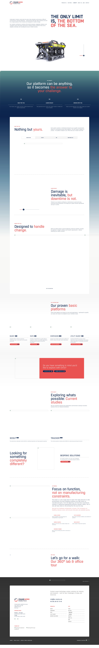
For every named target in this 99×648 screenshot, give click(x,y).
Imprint (11, 640)
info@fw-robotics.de (59, 371)
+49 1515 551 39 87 (47, 371)
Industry (70, 612)
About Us (80, 2)
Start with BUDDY (14, 344)
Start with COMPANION (55, 344)
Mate (51, 612)
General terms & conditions (26, 640)
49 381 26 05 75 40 (56, 601)
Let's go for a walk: (67, 561)
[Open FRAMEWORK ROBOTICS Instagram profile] (15, 619)
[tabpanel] (49, 157)
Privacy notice (17, 640)
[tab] (29, 137)
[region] (49, 44)
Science (70, 614)
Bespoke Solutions (65, 461)
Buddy (51, 608)
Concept (75, 2)
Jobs (84, 2)
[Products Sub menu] (66, 2)
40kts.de (83, 640)
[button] (69, 581)
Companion (52, 610)
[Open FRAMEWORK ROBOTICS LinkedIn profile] (18, 619)
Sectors (69, 2)
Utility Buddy (53, 614)
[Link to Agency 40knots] (87, 640)
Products (64, 2)
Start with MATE (34, 344)
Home (69, 608)
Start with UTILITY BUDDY (76, 344)
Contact (87, 2)
